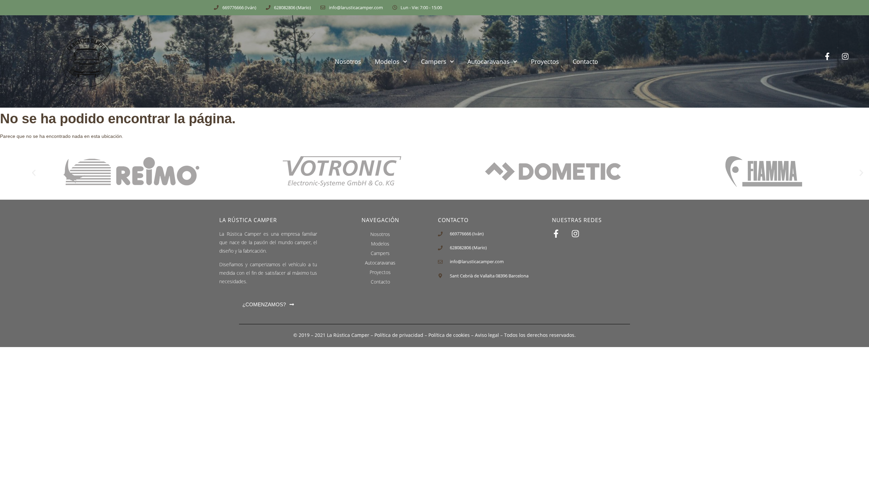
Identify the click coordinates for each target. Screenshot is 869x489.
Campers (433, 61)
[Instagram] (850, 62)
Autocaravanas (488, 61)
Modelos (387, 61)
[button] (34, 172)
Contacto (585, 61)
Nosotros (348, 61)
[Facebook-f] (833, 62)
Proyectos (545, 61)
